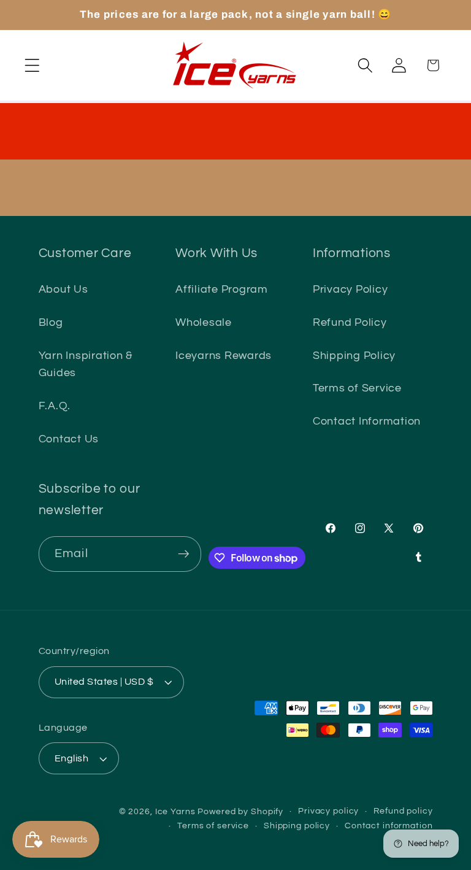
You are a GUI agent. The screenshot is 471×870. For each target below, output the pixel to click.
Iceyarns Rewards (223, 355)
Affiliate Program (221, 289)
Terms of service (213, 826)
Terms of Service (357, 388)
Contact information (389, 826)
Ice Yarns (175, 811)
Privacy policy (328, 811)
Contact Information (367, 421)
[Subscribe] (184, 554)
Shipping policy (297, 826)
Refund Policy (350, 322)
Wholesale (203, 322)
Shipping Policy (354, 355)
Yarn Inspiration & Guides (86, 364)
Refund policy (402, 811)
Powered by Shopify (240, 811)
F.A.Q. (55, 406)
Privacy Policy (350, 289)
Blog (51, 322)
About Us (63, 289)
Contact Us (69, 439)
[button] (32, 65)
